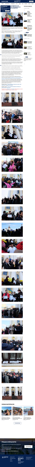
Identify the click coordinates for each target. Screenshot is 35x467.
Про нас (29, 3)
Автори (32, 3)
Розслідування (13, 3)
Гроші (22, 3)
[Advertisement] (28, 76)
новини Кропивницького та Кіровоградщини (29, 457)
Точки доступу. (8, 29)
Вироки (20, 3)
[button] (4, 401)
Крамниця (26, 3)
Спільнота (31, 1)
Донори (11, 459)
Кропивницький (7, 3)
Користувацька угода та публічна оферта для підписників (21, 462)
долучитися (28, 446)
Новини (3, 3)
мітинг (22, 386)
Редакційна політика (12, 458)
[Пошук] (28, 1)
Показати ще (17, 423)
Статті (16, 3)
